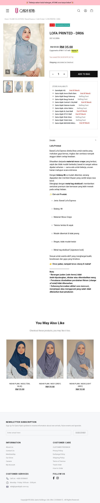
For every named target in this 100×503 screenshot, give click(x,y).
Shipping (53, 62)
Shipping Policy (58, 458)
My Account (10, 465)
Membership (10, 454)
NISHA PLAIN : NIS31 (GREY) (50, 384)
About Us (9, 447)
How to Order (58, 468)
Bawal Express (30, 19)
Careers (9, 461)
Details (52, 140)
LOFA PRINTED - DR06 (53, 19)
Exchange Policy (59, 454)
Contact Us (10, 451)
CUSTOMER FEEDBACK (61, 447)
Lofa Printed (40, 19)
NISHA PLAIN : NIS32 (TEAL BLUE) (19, 385)
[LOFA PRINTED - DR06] (7, 71)
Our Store (9, 458)
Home (6, 19)
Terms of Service (59, 461)
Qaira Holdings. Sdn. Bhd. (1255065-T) (49, 500)
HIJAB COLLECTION (17, 19)
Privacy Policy (58, 451)
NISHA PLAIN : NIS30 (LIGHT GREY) (80, 385)
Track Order (57, 465)
